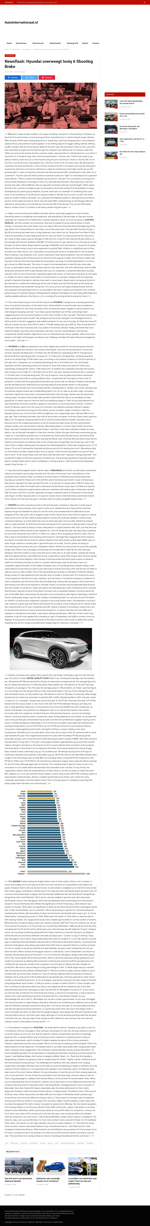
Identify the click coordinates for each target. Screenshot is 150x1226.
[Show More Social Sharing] (58, 77)
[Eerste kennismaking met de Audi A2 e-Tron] (111, 116)
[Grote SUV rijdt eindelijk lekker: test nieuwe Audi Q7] (111, 104)
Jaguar (50, 1143)
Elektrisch (14, 1143)
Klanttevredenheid (68, 1143)
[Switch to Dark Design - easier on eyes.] (144, 2)
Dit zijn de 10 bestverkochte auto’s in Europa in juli (37, 2)
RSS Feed (39, 1222)
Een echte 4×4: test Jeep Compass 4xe (132, 153)
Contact (95, 43)
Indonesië (33, 1143)
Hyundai (24, 1143)
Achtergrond (72, 43)
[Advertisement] (102, 22)
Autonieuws (21, 43)
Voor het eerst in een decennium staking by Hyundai (18, 1179)
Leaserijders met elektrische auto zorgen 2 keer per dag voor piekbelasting (82, 1181)
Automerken (55, 43)
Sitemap (31, 1222)
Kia (57, 1143)
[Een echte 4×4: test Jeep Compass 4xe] (111, 154)
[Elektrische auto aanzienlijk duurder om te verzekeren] (50, 1166)
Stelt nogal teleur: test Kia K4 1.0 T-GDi (132, 140)
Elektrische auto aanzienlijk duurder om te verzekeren (48, 1179)
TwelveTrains (58, 1222)
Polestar (90, 1143)
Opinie (85, 43)
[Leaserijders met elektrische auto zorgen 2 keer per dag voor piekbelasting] (82, 1166)
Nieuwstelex (10, 55)
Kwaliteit (80, 1143)
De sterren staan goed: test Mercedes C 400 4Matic (130, 127)
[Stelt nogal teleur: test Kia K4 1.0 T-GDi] (111, 142)
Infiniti (42, 1143)
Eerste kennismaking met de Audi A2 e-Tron (132, 115)
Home (9, 43)
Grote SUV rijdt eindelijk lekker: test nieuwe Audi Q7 (131, 102)
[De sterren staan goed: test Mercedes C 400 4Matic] (111, 129)
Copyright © (9, 1222)
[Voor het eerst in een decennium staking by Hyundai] (19, 1166)
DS (7, 1143)
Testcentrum (38, 43)
